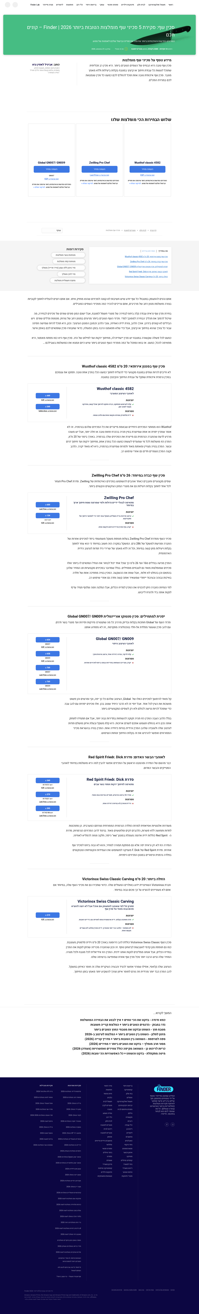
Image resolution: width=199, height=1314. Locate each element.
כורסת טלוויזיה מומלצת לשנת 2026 (68, 1204)
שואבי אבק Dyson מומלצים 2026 (69, 1157)
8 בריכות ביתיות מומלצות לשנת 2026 (68, 1228)
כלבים (109, 1097)
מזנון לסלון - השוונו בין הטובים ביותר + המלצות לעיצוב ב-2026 (125, 1034)
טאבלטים (128, 1140)
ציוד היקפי (128, 1144)
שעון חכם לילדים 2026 (73, 1169)
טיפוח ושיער (127, 1172)
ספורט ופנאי (112, 4)
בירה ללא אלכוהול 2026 (44, 1091)
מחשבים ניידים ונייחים (103, 1140)
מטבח (109, 1109)
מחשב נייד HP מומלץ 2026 (71, 1133)
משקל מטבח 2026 (46, 1133)
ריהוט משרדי (127, 1168)
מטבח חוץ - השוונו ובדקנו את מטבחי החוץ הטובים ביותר (129, 1029)
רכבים (130, 1121)
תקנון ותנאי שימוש (130, 1290)
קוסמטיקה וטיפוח (105, 1168)
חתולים (129, 1097)
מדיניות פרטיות (117, 1290)
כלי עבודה (128, 1125)
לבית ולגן (141, 4)
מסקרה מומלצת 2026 (73, 1127)
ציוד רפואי (108, 1085)
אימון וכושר (127, 1152)
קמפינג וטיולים (126, 1160)
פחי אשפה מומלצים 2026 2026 (41, 1115)
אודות (173, 1290)
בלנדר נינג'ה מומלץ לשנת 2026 (70, 1216)
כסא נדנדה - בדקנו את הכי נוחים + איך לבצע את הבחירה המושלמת (122, 1020)
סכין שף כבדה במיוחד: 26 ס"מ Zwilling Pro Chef (149, 261)
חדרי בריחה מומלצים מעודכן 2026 (69, 1246)
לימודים (59, 4)
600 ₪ (47, 504)
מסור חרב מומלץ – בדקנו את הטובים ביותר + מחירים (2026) (127, 1044)
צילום (130, 1113)
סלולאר (109, 1144)
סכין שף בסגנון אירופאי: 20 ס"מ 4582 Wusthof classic (146, 256)
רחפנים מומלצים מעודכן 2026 (70, 1151)
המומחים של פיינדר (162, 1290)
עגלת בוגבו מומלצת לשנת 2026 (70, 1210)
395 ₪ (47, 808)
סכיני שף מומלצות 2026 (44, 1109)
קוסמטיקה (128, 1089)
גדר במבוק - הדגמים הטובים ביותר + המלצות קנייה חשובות (127, 1025)
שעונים (109, 1160)
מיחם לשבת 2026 (46, 1121)
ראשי (171, 4)
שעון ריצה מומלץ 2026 (73, 1175)
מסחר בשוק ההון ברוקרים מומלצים (69, 1240)
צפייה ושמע (107, 1113)
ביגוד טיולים (107, 1152)
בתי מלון (129, 1093)
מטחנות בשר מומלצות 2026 (43, 1145)
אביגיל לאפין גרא (42, 65)
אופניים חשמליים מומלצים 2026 (69, 1139)
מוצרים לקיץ (107, 1105)
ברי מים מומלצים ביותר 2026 (71, 1222)
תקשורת (129, 1117)
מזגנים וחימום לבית (125, 1109)
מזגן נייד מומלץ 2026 (73, 1109)
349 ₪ (47, 780)
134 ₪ (47, 515)
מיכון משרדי (107, 1164)
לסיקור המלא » (135, 183)
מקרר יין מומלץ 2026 (73, 1186)
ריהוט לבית (108, 1129)
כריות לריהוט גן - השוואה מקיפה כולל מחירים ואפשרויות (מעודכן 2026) (118, 1048)
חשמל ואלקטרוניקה (156, 4)
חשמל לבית (107, 1101)
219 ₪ (47, 915)
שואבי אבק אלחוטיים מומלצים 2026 (68, 1163)
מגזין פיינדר (48, 4)
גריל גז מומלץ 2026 (74, 1103)
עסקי (102, 4)
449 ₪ (47, 395)
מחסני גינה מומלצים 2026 (72, 1097)
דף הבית (153, 230)
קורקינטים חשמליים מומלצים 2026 (69, 1192)
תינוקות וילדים (127, 4)
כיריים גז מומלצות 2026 (72, 1145)
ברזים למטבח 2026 (46, 1139)
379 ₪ (47, 794)
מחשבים (129, 1136)
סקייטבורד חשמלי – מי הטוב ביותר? (69, 1276)
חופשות (69, 4)
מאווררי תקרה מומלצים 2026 (71, 1121)
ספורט (109, 1156)
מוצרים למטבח (106, 1125)
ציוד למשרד (127, 1164)
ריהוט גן (129, 1129)
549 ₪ (47, 406)
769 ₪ (47, 667)
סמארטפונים (127, 1148)
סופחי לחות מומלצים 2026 (43, 1097)
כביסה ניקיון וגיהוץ (125, 1105)
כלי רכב (79, 4)
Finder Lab (35, 4)
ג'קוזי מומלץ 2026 (74, 1115)
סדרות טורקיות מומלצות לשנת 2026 (68, 1252)
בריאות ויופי (91, 4)
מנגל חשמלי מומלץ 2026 (44, 1103)
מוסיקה (129, 1156)
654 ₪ (47, 639)
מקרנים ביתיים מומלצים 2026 (70, 1181)
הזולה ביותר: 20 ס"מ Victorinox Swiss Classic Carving (146, 276)
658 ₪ (47, 653)
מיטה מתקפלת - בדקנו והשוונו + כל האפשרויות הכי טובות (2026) (123, 1053)
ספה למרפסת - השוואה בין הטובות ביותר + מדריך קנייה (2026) (125, 1039)
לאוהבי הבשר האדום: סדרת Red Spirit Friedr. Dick (148, 271)
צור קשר (141, 1290)
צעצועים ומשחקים (105, 1176)
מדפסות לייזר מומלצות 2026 (71, 1091)
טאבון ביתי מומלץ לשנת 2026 (71, 1234)
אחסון (109, 1136)
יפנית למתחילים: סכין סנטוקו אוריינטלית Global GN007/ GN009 (142, 266)
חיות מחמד (108, 1093)
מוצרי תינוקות (127, 1176)
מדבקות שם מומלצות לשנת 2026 (69, 1198)
